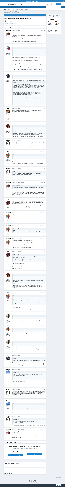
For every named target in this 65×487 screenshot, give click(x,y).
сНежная (8, 140)
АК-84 (8, 123)
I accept (59, 485)
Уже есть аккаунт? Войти (51, 4)
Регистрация (59, 4)
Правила (12, 9)
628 (8, 130)
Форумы (5, 9)
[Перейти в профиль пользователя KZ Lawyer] (56, 24)
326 (8, 80)
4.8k (8, 408)
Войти (34, 454)
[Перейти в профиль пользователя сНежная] (8, 143)
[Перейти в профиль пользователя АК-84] (8, 126)
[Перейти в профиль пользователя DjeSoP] (8, 111)
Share (7, 23)
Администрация (17, 9)
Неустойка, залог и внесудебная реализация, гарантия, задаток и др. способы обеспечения (26, 21)
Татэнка (8, 312)
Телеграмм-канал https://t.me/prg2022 (31, 1)
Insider (8, 72)
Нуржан (8, 369)
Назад (7, 442)
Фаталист (8, 168)
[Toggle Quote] (13, 82)
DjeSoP (8, 108)
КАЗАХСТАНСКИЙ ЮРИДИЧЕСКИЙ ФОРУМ (14, 4)
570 (8, 320)
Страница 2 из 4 (21, 442)
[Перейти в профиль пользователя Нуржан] (8, 372)
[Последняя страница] (17, 27)
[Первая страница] (4, 27)
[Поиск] (60, 7)
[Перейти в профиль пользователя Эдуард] (49, 24)
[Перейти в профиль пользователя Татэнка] (8, 316)
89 (8, 52)
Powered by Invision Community (32, 482)
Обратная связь (31, 480)
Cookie (35, 480)
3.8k (8, 176)
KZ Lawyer (59, 23)
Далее (15, 442)
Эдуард (51, 23)
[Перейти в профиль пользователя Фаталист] (8, 172)
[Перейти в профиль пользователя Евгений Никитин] (5, 21)
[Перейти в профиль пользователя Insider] (8, 76)
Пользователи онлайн (24, 9)
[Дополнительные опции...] (45, 30)
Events (9, 9)
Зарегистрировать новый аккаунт (15, 455)
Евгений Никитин (12, 20)
